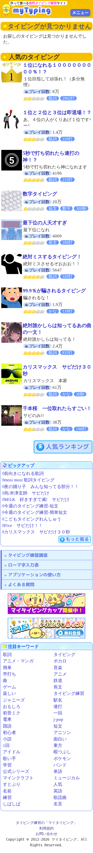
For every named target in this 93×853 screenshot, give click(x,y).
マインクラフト (18, 777)
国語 (7, 726)
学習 (7, 765)
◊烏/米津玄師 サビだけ (25, 493)
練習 (7, 797)
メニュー (80, 12)
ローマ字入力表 (23, 565)
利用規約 (46, 828)
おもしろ (11, 706)
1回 (6, 745)
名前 (7, 791)
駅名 (57, 700)
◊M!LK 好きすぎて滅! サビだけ (35, 499)
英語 (57, 791)
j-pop (58, 719)
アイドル (11, 751)
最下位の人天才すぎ (45, 222)
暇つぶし (62, 751)
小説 (7, 739)
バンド (60, 765)
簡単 (7, 667)
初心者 (9, 732)
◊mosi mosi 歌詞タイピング (28, 479)
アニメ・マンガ (18, 661)
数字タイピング (40, 194)
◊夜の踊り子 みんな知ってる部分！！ (40, 486)
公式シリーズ (16, 771)
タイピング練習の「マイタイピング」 (46, 823)
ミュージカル (66, 777)
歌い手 (9, 758)
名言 (57, 803)
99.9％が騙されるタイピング (54, 290)
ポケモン (62, 758)
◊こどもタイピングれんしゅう (31, 519)
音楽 (57, 667)
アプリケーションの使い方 (34, 574)
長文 (57, 687)
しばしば (11, 803)
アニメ (60, 674)
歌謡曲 (60, 797)
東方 (57, 745)
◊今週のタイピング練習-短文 (30, 506)
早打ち (9, 674)
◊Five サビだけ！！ (22, 525)
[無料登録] (46, 628)
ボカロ (60, 661)
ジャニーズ (14, 700)
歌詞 (7, 654)
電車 (7, 719)
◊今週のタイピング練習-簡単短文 (34, 512)
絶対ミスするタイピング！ (52, 256)
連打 (57, 706)
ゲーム (9, 687)
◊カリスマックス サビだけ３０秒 (36, 532)
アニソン (62, 732)
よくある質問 (21, 584)
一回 (57, 713)
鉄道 (57, 680)
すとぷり (11, 784)
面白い (60, 739)
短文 (57, 726)
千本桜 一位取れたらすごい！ (57, 408)
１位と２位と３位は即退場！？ (57, 112)
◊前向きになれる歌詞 (23, 473)
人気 (57, 784)
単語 (57, 771)
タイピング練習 (68, 693)
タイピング (64, 654)
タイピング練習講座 (28, 555)
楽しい (9, 693)
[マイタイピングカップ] (46, 603)
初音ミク (11, 713)
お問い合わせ (46, 834)
